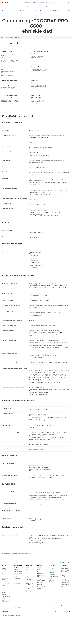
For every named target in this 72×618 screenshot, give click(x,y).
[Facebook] (55, 611)
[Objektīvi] (31, 6)
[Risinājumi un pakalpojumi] (57, 6)
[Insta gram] (58, 611)
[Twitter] (65, 611)
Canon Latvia (5, 611)
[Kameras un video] (24, 6)
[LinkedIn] (62, 611)
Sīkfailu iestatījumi (22, 607)
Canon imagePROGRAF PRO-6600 (9, 37)
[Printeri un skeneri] (42, 6)
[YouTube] (69, 611)
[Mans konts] (69, 2)
